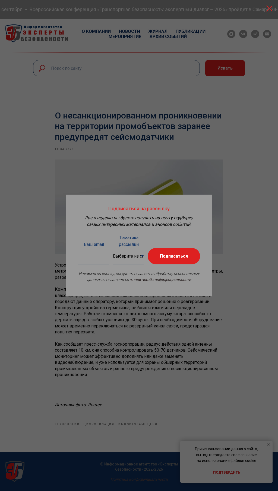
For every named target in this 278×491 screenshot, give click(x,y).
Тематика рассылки (129, 241)
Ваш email (94, 244)
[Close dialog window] (269, 8)
